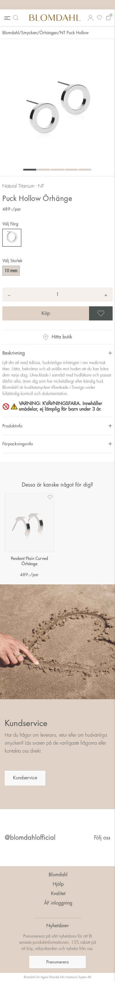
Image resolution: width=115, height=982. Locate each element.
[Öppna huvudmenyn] (6, 18)
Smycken (29, 33)
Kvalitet (58, 893)
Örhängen (49, 33)
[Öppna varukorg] (108, 18)
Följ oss (102, 837)
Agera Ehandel (50, 977)
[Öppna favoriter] (99, 18)
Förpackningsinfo (17, 444)
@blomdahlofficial (30, 837)
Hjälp (58, 884)
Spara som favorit (112, 313)
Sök (17, 17)
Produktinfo (12, 426)
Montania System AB (78, 977)
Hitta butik (62, 337)
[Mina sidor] (90, 18)
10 (10, 270)
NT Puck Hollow (74, 33)
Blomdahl (10, 33)
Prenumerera (57, 962)
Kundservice (25, 778)
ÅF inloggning (58, 903)
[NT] (11, 238)
